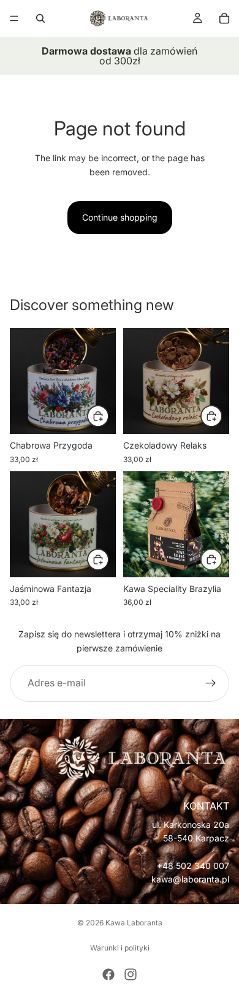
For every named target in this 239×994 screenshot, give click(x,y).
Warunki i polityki (120, 947)
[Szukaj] (40, 18)
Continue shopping (119, 217)
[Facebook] (108, 974)
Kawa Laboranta (133, 922)
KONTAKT (206, 806)
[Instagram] (130, 974)
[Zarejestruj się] (211, 683)
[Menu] (14, 18)
